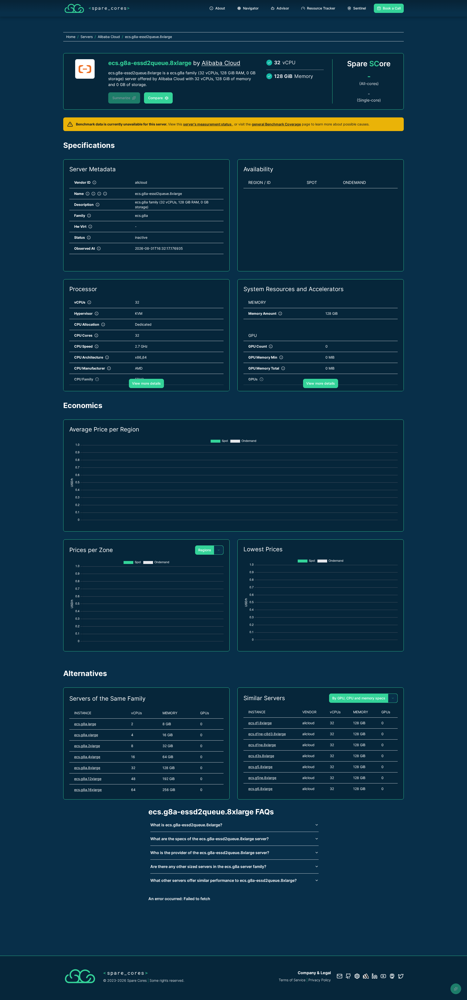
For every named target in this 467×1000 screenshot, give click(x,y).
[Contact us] (339, 976)
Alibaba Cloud (221, 63)
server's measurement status (207, 124)
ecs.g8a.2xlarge (87, 746)
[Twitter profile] (401, 976)
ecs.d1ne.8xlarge (262, 745)
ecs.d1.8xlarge (260, 723)
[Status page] (366, 976)
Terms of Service (292, 980)
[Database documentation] (357, 976)
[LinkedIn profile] (374, 976)
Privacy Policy (319, 980)
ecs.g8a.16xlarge (88, 790)
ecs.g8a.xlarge (86, 735)
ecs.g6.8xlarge (260, 789)
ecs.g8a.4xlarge (87, 757)
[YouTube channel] (383, 976)
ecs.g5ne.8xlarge (262, 778)
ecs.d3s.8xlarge (261, 756)
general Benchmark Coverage (276, 124)
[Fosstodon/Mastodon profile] (392, 976)
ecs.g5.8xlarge (260, 767)
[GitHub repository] (348, 976)
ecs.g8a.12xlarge (87, 779)
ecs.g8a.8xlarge (87, 768)
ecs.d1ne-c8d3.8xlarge (267, 734)
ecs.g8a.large (85, 724)
